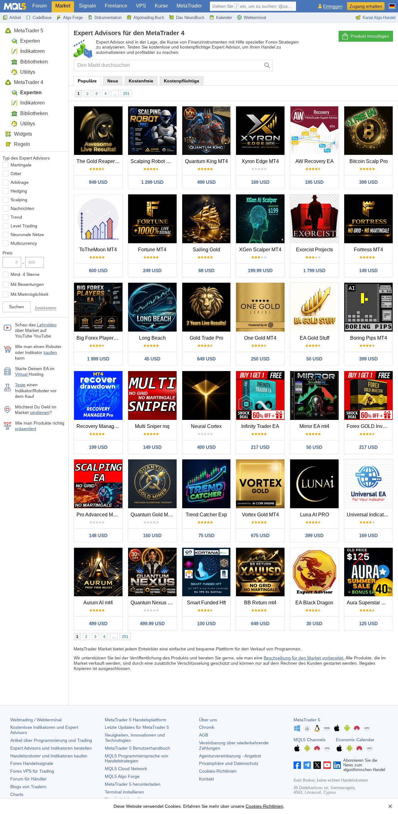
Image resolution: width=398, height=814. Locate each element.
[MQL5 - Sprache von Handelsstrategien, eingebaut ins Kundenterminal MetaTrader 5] (15, 6)
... (114, 93)
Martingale (21, 164)
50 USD (314, 358)
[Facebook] (297, 765)
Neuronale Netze (27, 234)
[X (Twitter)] (317, 765)
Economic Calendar (355, 739)
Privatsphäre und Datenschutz (228, 763)
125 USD (368, 623)
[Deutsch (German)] (392, 4)
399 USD (368, 182)
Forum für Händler (28, 778)
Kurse (161, 5)
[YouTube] (327, 765)
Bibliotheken (34, 61)
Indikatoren (32, 51)
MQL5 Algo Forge (122, 776)
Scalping (19, 199)
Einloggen (333, 6)
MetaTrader (189, 5)
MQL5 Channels (310, 739)
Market (62, 5)
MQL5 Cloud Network (126, 768)
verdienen (39, 412)
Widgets (23, 134)
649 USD (206, 358)
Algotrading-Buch (148, 17)
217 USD (260, 447)
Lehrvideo (47, 324)
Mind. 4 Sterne (25, 274)
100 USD (206, 623)
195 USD (314, 182)
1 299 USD (152, 182)
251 (126, 93)
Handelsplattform (135, 719)
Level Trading (24, 225)
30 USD (314, 623)
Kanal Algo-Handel (379, 17)
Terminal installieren (124, 791)
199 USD (98, 447)
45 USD (152, 358)
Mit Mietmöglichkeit (29, 294)
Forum (39, 5)
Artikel (15, 17)
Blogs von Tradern (28, 786)
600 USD (98, 270)
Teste (20, 384)
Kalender (224, 17)
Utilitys (27, 72)
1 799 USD (314, 270)
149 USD (368, 270)
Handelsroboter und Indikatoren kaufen (48, 755)
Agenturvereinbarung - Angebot (230, 755)
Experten (30, 41)
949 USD (98, 182)
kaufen (50, 352)
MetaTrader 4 (28, 82)
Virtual (22, 374)
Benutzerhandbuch (137, 748)
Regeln (22, 144)
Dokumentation (108, 17)
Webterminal (255, 17)
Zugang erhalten (365, 6)
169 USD (260, 182)
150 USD (152, 535)
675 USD (260, 535)
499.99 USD (152, 623)
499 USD (206, 182)
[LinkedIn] (337, 765)
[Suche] (267, 65)
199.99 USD (260, 270)
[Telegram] (307, 765)
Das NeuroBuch (190, 17)
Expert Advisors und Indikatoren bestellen (51, 748)
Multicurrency (24, 243)
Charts (16, 794)
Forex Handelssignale (31, 763)
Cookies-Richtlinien (218, 771)
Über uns (208, 719)
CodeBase (42, 17)
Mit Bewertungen (27, 284)
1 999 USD (98, 358)
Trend (16, 217)
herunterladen (132, 784)
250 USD (260, 358)
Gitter (16, 173)
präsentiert (25, 428)
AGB (203, 735)
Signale (87, 5)
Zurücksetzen (45, 308)
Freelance (116, 5)
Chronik (206, 727)
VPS (141, 5)
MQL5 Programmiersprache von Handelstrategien (136, 758)
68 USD (206, 270)
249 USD (152, 270)
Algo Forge (73, 17)
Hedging (19, 190)
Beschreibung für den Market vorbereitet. (304, 657)
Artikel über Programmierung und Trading (51, 740)
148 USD (98, 535)
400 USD (206, 447)
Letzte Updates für (137, 727)
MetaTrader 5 (28, 30)
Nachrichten (22, 208)
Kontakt (206, 778)
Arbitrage (20, 182)
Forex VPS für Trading (32, 771)
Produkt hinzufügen (370, 36)
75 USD (206, 535)
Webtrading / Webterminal (36, 719)
